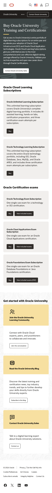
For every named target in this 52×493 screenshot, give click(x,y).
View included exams (24, 213)
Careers (34, 472)
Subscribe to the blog (18, 400)
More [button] (24, 14)
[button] (5, 5)
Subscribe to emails (10, 476)
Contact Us (40, 476)
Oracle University (10, 14)
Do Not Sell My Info (34, 467)
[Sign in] (41, 5)
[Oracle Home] (11, 5)
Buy (10, 131)
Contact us (15, 446)
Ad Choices (24, 472)
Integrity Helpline (27, 476)
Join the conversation (18, 346)
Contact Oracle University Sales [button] (16, 71)
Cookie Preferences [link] (10, 472)
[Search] (30, 5)
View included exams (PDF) (26, 280)
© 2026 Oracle (8, 467)
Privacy (22, 467)
